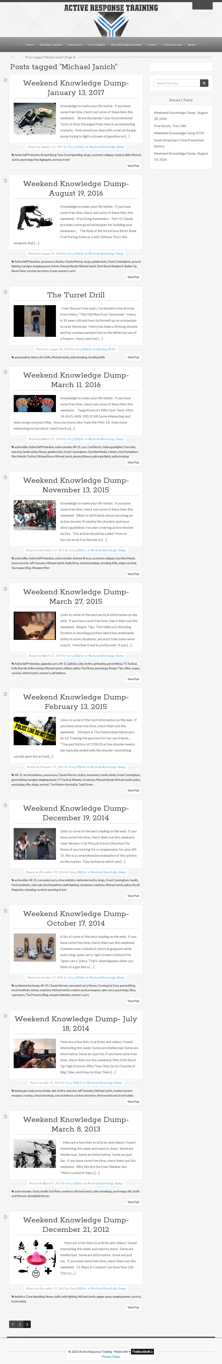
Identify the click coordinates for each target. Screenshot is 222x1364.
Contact (152, 45)
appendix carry (49, 663)
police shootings (102, 1191)
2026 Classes (96, 45)
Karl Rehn (55, 1191)
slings (34, 784)
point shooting (78, 357)
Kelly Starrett (19, 668)
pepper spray (104, 1296)
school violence (64, 1095)
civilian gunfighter (112, 447)
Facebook (196, 5)
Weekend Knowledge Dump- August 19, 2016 (76, 188)
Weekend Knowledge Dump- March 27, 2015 (76, 597)
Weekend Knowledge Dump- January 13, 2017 (76, 88)
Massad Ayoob (68, 266)
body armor (35, 1090)
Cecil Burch (94, 447)
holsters (113, 452)
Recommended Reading (126, 45)
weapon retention (59, 995)
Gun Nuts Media (97, 452)
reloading (30, 889)
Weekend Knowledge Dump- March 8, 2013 (76, 1124)
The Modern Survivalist (63, 784)
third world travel (107, 1095)
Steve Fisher (18, 271)
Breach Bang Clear (52, 155)
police (136, 779)
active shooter (63, 447)
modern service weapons (86, 990)
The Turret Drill (76, 295)
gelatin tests (99, 261)
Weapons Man (40, 568)
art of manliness (32, 775)
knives (55, 266)
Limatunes (89, 779)
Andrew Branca (82, 558)
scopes (135, 668)
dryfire (89, 663)
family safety (30, 452)
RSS (208, 5)
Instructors (75, 45)
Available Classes (51, 45)
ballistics (73, 663)
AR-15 (76, 447)
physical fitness (82, 456)
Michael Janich (87, 266)
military (67, 668)
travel (66, 159)
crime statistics (67, 880)
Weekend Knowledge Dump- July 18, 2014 (76, 1024)
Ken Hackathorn (128, 452)
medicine (98, 885)
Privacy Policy (111, 1356)
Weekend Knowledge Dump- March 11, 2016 (76, 380)
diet (81, 663)
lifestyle (77, 779)
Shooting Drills (106, 349)
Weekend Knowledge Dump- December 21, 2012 (76, 1225)
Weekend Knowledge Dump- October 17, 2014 (76, 918)
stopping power (121, 1296)
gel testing (100, 663)
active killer (21, 447)
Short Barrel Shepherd (110, 266)
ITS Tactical (130, 663)
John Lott (36, 885)
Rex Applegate (42, 159)
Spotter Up (130, 266)
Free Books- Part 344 (170, 126)
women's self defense (53, 673)
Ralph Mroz (72, 563)
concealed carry (47, 880)
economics (93, 775)
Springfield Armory (39, 1196)
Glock (36, 1191)
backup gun (21, 1090)
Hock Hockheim (20, 885)
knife (57, 1296)
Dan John (129, 447)
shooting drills (96, 357)
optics (76, 668)
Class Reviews (173, 45)
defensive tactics (87, 880)
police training (120, 456)
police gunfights (101, 456)
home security (19, 563)
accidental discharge (27, 985)
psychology (26, 159)
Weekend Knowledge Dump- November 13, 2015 (76, 485)
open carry (108, 990)
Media (192, 45)
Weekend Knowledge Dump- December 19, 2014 (76, 813)
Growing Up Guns (108, 985)
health (134, 880)
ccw (84, 447)
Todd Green (85, 784)
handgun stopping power (36, 266)
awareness (47, 261)
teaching (53, 889)
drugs (87, 155)
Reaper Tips (116, 668)
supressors (18, 995)
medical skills (123, 155)
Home (30, 45)
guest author (22, 357)
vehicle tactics (30, 673)
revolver (42, 889)
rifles (127, 668)
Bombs (59, 261)
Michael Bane (45, 456)
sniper (122, 563)
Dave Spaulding (73, 155)
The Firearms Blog (37, 995)
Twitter (202, 5)
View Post (133, 165)
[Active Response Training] (111, 20)
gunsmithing (114, 663)
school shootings (90, 563)
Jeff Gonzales (37, 563)
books (47, 1090)
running (28, 1095)
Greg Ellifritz (76, 146)
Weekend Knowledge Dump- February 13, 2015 (76, 702)
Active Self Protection (27, 155)
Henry (34, 357)
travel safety (126, 1095)
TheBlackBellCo (142, 1351)
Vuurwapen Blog (21, 568)
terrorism (43, 271)
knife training (36, 668)
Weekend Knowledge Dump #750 (179, 133)
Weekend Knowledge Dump (106, 146)
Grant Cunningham (119, 261)
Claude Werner (74, 261)
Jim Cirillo (45, 357)
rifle (28, 784)
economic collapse (103, 155)
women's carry (67, 271)
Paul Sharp (87, 668)
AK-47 (44, 985)
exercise (16, 452)
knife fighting (71, 885)
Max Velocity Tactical (23, 456)
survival (57, 159)
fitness (43, 452)
